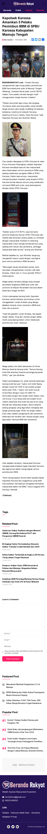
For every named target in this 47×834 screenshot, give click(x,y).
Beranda (7, 10)
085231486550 (11, 800)
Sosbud (28, 10)
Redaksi (5, 813)
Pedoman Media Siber (20, 813)
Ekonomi (40, 10)
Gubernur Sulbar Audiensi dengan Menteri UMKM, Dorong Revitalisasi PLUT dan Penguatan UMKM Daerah (21, 533)
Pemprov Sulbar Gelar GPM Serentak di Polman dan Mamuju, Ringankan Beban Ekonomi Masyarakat (20, 568)
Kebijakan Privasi (9, 817)
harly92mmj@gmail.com (15, 797)
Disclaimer (35, 813)
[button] (44, 3)
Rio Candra (8, 40)
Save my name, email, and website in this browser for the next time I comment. (24, 652)
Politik (18, 10)
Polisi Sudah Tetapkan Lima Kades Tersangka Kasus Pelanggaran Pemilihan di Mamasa (25, 741)
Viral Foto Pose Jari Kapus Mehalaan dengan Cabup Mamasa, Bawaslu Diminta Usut (25, 751)
